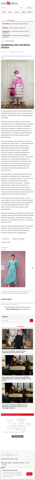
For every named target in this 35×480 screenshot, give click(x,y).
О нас (4, 465)
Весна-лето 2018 (17, 425)
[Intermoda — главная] (9, 3)
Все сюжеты (17, 436)
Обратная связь (6, 463)
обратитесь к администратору (20, 293)
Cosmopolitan (21, 420)
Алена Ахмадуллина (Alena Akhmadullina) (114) (11, 414)
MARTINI (27, 423)
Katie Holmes (10, 422)
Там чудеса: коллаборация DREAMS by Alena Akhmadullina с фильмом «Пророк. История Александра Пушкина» (14, 406)
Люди (23, 12)
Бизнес (30, 12)
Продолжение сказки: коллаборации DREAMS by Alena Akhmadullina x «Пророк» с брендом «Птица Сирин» (16, 379)
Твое (15, 423)
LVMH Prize (18, 429)
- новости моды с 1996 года (13, 28)
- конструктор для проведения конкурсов (15, 36)
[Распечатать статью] (6, 238)
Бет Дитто (24, 427)
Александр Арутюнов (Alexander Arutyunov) (14, 432)
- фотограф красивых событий (15, 23)
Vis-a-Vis (9, 429)
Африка (24, 430)
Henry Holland (9, 420)
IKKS (23, 425)
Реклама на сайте (18, 463)
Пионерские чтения (20, 419)
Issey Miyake (21, 421)
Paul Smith (21, 423)
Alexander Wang (16, 428)
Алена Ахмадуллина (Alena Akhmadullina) (15, 56)
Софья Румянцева (9, 41)
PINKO (10, 425)
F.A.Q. (27, 463)
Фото (4, 249)
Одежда (17, 12)
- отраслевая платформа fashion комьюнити (15, 32)
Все (4, 12)
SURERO (29, 425)
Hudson (24, 428)
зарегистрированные (13, 309)
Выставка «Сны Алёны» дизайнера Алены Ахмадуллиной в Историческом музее (14, 351)
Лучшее (10, 12)
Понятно (29, 474)
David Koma (9, 427)
